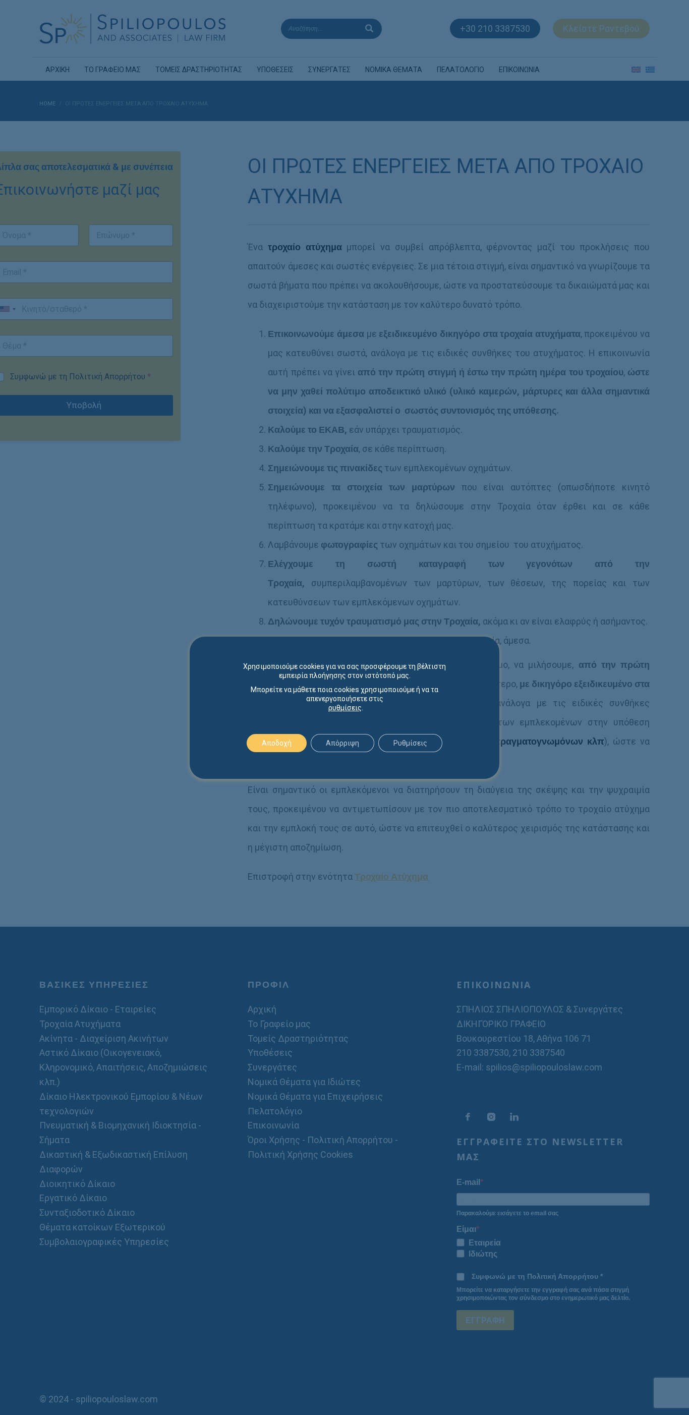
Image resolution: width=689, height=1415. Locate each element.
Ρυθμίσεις (410, 743)
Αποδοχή (277, 743)
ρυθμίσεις (345, 708)
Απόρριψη (342, 743)
